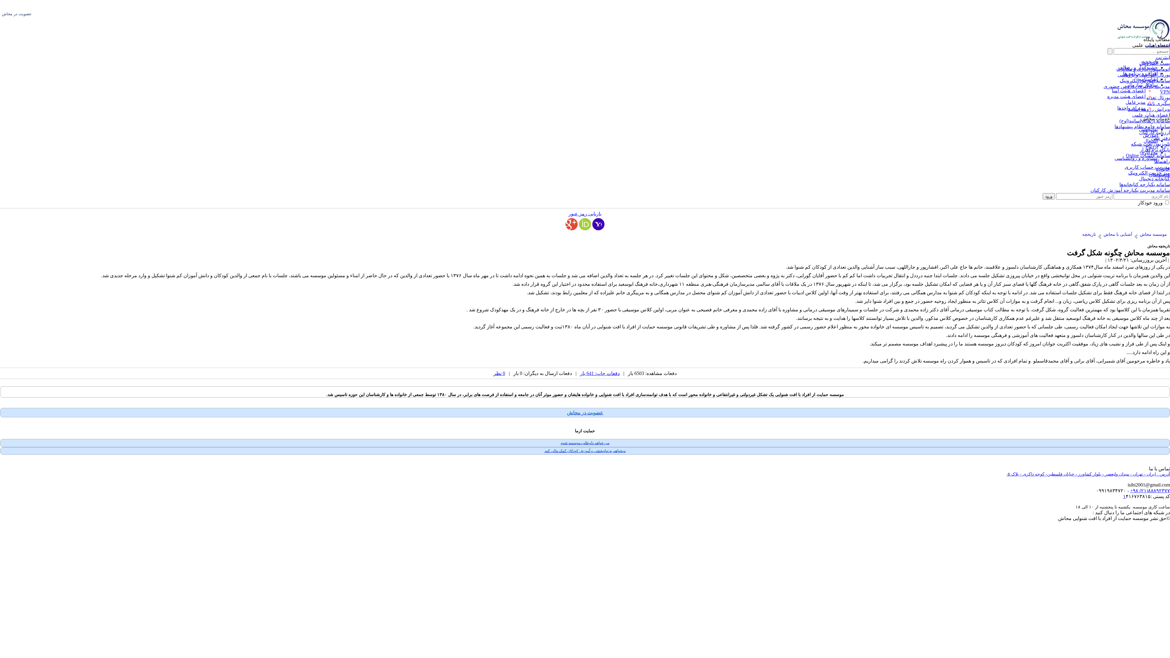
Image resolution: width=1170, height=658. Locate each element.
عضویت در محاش (17, 14)
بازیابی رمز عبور (585, 213)
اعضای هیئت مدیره (1126, 96)
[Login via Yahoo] (598, 224)
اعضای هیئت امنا (1129, 90)
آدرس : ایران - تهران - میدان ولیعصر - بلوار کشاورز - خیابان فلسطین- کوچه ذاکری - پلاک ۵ (1088, 474)
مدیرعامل (1136, 102)
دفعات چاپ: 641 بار (600, 373)
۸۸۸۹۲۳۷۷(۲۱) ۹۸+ (1150, 490)
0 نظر (499, 373)
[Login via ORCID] (585, 224)
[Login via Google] (572, 224)
